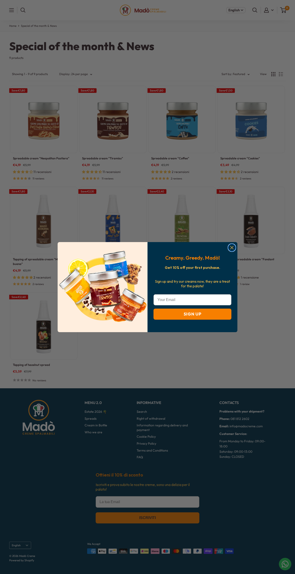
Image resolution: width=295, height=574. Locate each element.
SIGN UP (192, 314)
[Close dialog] (232, 247)
